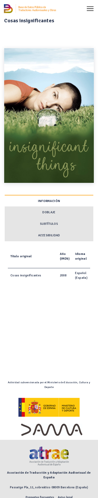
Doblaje (48, 212)
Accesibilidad (49, 235)
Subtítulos (49, 224)
